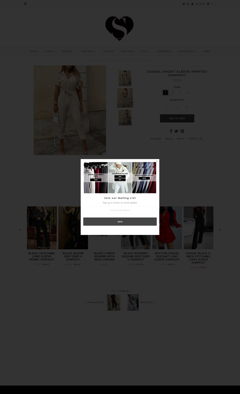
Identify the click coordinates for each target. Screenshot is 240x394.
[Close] (156, 161)
